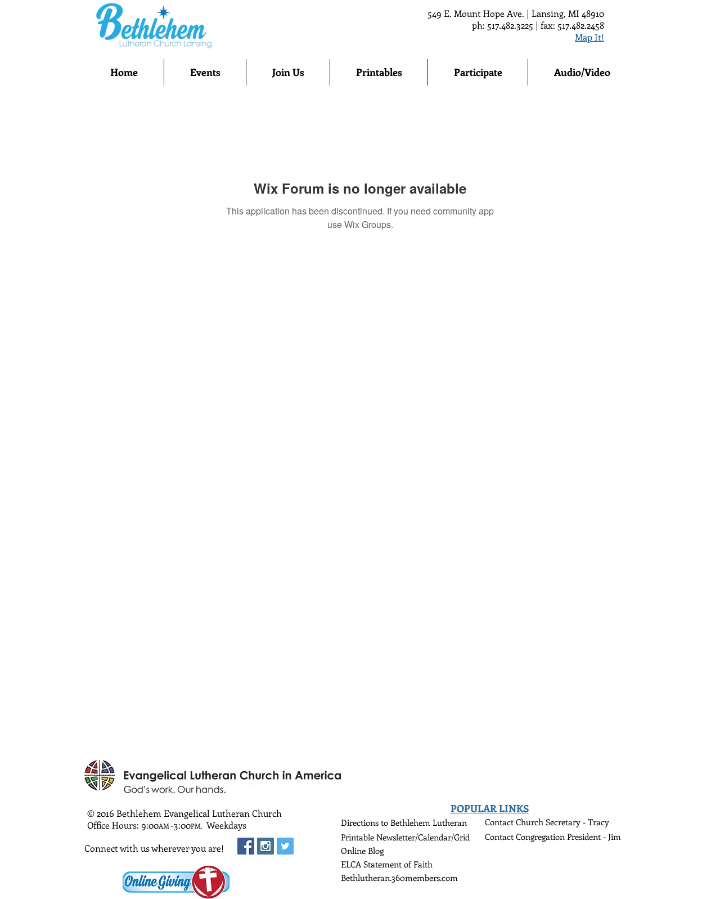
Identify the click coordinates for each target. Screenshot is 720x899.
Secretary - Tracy (577, 822)
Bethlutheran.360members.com (399, 877)
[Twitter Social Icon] (285, 846)
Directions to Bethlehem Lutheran (404, 822)
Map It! (589, 37)
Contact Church (515, 822)
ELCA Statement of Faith (387, 864)
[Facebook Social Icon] (245, 846)
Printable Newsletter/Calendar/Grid (405, 837)
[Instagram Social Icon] (265, 846)
